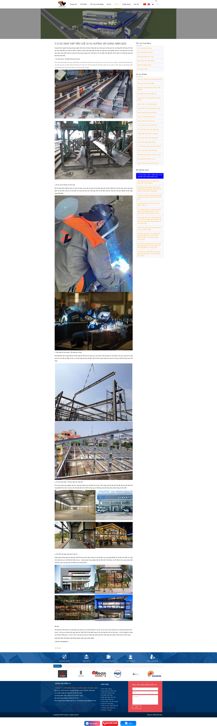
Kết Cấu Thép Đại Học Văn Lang (148, 129)
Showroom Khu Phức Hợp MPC (147, 138)
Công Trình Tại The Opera (146, 121)
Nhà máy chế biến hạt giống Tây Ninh (149, 79)
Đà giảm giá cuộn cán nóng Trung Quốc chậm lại (148, 204)
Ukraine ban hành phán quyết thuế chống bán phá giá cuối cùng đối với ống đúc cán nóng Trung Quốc (149, 189)
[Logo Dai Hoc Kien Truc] (154, 674)
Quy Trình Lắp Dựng (107, 703)
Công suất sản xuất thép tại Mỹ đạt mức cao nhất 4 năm (149, 228)
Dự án (109, 4)
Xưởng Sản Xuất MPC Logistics (148, 133)
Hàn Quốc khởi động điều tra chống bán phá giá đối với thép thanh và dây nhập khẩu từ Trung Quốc (149, 245)
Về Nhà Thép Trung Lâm (108, 707)
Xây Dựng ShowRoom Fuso (146, 159)
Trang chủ (73, 4)
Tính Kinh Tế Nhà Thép (108, 693)
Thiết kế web (156, 715)
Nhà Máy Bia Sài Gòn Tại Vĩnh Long (149, 155)
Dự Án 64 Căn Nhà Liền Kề (146, 117)
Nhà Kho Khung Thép (144, 65)
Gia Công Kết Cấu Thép (145, 52)
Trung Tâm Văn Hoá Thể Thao (147, 125)
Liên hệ (136, 4)
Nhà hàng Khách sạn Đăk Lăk (146, 94)
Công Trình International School (148, 163)
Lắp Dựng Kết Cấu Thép (145, 56)
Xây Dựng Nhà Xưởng (144, 48)
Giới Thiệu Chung (106, 688)
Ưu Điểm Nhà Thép (107, 695)
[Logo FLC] (99, 674)
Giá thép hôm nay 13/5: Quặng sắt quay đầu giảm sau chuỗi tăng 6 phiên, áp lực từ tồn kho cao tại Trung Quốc (148, 236)
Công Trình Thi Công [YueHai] (147, 104)
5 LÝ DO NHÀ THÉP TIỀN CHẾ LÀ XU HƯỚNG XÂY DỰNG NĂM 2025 (150, 176)
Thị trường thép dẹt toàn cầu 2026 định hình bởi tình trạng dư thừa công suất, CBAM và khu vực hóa (149, 211)
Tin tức (116, 4)
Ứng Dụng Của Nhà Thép (108, 691)
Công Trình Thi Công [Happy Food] (148, 108)
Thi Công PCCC (142, 69)
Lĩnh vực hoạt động (96, 4)
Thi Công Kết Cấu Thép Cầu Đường (149, 146)
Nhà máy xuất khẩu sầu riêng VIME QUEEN (148, 88)
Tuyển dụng (126, 4)
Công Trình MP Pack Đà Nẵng (147, 150)
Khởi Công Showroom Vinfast (147, 112)
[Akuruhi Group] (117, 674)
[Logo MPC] (81, 674)
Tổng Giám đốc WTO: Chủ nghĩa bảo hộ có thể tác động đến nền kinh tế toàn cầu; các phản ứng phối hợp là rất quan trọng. (149, 220)
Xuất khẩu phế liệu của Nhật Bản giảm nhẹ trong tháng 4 (148, 182)
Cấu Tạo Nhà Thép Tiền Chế (109, 705)
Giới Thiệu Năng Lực (107, 699)
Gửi (136, 707)
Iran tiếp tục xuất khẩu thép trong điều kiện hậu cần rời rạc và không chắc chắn (148, 253)
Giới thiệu (83, 4)
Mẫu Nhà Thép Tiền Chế (108, 697)
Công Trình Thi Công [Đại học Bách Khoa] (149, 99)
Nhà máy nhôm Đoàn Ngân (146, 83)
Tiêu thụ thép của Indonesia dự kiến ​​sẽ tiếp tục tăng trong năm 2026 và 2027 (149, 197)
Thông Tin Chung (106, 710)
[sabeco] (136, 674)
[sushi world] (62, 674)
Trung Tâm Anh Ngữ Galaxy (146, 142)
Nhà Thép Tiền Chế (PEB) (145, 61)
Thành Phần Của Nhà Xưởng (109, 701)
